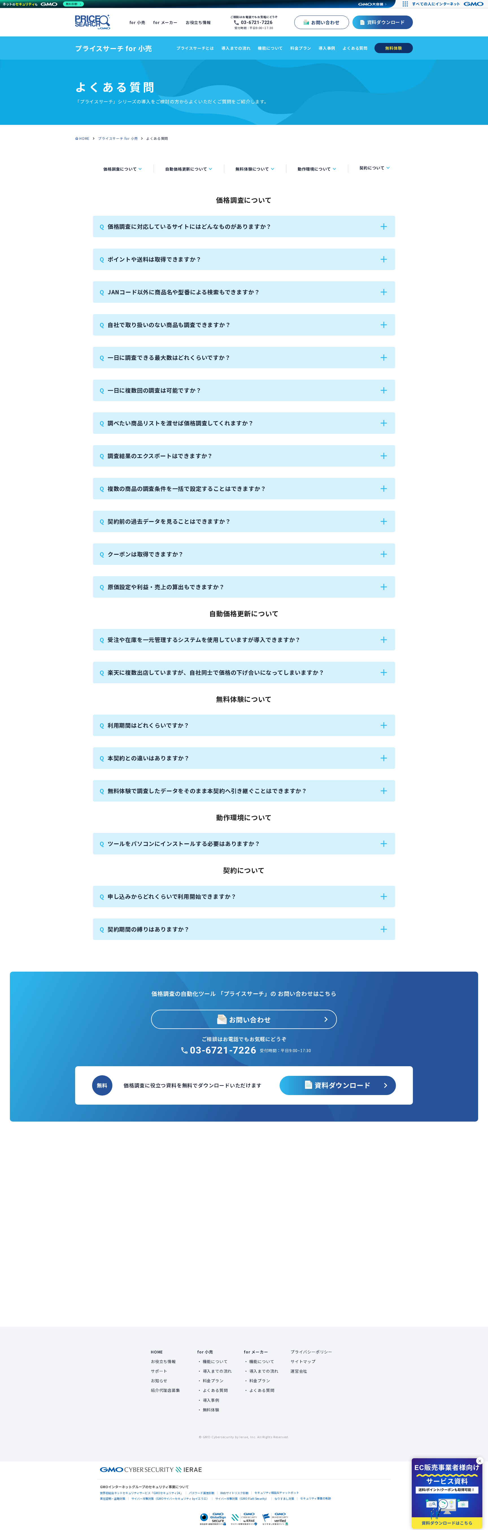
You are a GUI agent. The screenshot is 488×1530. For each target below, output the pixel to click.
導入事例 (327, 48)
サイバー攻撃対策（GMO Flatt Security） (242, 1498)
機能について (270, 48)
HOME (84, 138)
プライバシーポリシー (311, 1352)
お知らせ (159, 1380)
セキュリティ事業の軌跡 (315, 1498)
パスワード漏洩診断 (201, 1493)
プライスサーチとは (195, 48)
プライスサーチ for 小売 (113, 48)
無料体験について (252, 168)
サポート (159, 1371)
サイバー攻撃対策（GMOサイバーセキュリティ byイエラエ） (170, 1498)
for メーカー (165, 22)
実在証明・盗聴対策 (112, 1498)
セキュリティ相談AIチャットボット (276, 1492)
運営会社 (299, 1371)
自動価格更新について (186, 168)
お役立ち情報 (198, 22)
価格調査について (120, 168)
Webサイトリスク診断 (234, 1493)
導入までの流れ (236, 48)
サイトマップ (303, 1361)
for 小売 (137, 22)
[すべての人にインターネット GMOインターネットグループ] (448, 4)
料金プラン (300, 48)
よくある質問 (355, 48)
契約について (372, 167)
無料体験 (211, 1410)
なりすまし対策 (284, 1498)
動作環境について (314, 168)
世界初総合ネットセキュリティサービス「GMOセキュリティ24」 (141, 1493)
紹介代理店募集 (165, 1390)
